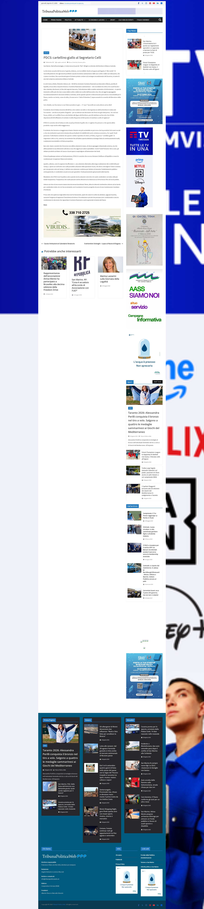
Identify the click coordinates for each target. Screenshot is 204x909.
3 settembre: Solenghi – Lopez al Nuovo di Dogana (102, 243)
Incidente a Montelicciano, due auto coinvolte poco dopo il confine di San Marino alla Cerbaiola (150, 748)
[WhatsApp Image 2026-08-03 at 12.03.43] (144, 80)
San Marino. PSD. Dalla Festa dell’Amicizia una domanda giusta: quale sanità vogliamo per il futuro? (66, 788)
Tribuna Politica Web (145, 436)
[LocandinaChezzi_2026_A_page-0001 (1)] (144, 215)
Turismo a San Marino (147, 862)
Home (45, 20)
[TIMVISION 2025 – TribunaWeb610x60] (130, 9)
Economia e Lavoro (97, 20)
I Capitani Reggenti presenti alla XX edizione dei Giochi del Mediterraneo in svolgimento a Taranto (150, 490)
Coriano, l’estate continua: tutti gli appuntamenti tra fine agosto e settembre (108, 832)
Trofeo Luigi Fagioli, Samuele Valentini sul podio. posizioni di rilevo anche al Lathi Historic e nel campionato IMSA (150, 472)
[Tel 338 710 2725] (82, 210)
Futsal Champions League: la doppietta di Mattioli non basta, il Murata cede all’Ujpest (151, 44)
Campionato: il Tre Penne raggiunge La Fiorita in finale (150, 515)
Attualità (79, 20)
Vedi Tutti (157, 382)
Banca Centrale (73, 62)
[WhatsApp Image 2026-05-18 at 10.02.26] (144, 270)
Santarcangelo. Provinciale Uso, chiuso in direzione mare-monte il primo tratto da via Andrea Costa (109, 794)
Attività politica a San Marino (150, 867)
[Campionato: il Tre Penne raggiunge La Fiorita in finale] (134, 517)
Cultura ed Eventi (126, 20)
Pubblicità (119, 859)
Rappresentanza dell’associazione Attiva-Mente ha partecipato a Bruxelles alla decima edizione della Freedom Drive (54, 281)
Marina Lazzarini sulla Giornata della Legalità (109, 279)
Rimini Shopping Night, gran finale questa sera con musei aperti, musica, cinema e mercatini (108, 814)
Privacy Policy (120, 864)
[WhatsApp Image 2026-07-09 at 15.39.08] (144, 333)
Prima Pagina (56, 20)
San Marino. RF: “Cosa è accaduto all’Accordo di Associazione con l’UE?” (80, 285)
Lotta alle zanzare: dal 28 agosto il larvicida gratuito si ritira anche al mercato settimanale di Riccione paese (108, 751)
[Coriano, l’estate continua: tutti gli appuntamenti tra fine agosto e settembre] (91, 834)
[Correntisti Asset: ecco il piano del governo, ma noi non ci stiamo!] (134, 594)
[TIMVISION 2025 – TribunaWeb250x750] (139, 129)
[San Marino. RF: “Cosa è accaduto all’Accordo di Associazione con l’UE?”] (82, 258)
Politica (68, 20)
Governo (80, 62)
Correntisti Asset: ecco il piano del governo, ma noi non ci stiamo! (151, 592)
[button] (84, 19)
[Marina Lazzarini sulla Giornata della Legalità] (110, 258)
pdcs (84, 62)
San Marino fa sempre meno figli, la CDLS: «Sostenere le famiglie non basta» (149, 766)
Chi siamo (119, 855)
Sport (112, 20)
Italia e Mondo (143, 20)
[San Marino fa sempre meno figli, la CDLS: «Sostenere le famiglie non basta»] (132, 768)
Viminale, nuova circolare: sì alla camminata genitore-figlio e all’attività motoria (150, 531)
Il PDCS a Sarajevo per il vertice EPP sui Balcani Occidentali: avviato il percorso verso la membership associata (151, 550)
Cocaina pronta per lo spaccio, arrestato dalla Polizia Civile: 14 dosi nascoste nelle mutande (66, 805)
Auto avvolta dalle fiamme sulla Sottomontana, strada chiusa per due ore (149, 783)
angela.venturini (61, 62)
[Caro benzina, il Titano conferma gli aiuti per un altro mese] (132, 801)
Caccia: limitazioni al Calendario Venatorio (59, 243)
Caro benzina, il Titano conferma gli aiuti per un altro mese (150, 799)
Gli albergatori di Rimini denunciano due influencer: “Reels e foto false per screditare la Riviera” (109, 731)
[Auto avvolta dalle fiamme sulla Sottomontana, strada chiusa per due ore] (132, 785)
